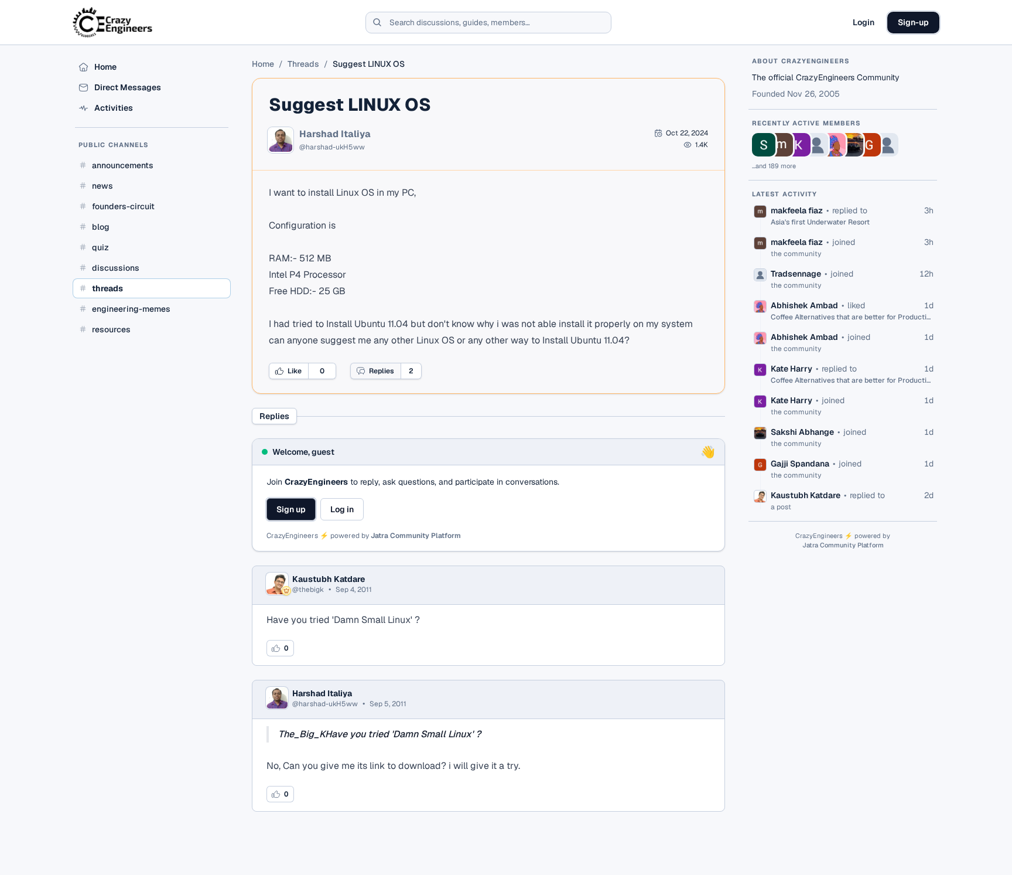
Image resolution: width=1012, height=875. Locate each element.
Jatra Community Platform (416, 535)
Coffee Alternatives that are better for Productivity (852, 317)
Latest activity (785, 194)
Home (263, 64)
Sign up (291, 509)
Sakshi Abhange (802, 432)
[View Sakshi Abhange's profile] (851, 144)
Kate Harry (791, 368)
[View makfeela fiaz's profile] (781, 144)
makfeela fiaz (797, 210)
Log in (342, 509)
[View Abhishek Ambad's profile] (834, 144)
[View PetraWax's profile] (886, 144)
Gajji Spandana (800, 463)
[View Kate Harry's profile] (799, 144)
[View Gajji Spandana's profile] (869, 144)
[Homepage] (113, 22)
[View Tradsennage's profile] (816, 144)
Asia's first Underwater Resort (820, 222)
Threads (303, 64)
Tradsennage (796, 273)
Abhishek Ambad (804, 305)
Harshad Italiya (335, 134)
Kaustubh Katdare (328, 579)
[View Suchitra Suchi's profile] (763, 144)
